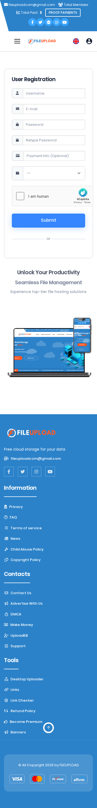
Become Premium (25, 721)
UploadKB (19, 635)
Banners (18, 732)
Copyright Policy (25, 559)
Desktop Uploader (27, 679)
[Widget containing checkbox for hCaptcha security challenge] (52, 196)
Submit (48, 220)
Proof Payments (63, 12)
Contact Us (20, 592)
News (15, 538)
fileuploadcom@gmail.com (35, 458)
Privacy (15, 506)
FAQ (13, 517)
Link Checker (22, 700)
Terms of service (26, 528)
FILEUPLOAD (69, 765)
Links (14, 689)
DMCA (15, 614)
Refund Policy (23, 710)
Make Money (21, 624)
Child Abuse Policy (27, 549)
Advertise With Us (26, 603)
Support (18, 646)
